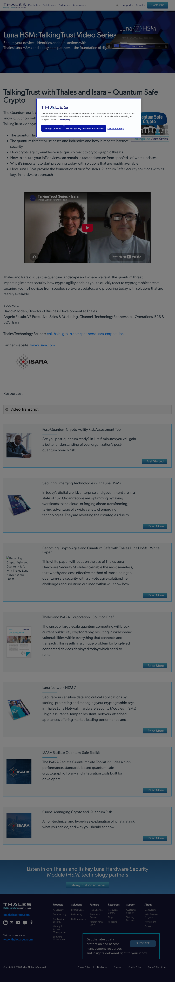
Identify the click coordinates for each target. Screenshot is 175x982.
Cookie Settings (115, 128)
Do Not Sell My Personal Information (85, 128)
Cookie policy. (65, 119)
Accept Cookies (53, 128)
